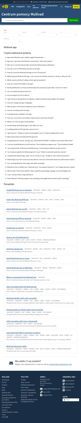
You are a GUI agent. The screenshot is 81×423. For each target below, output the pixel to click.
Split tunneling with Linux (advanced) (21, 321)
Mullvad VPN (6, 393)
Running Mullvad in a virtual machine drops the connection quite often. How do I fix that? (37, 88)
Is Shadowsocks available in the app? (19, 114)
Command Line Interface (49, 240)
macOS (51, 199)
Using (62, 199)
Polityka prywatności (28, 385)
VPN (12, 6)
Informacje (5, 380)
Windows (41, 199)
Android (44, 190)
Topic (5, 32)
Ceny (28, 6)
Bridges (26, 335)
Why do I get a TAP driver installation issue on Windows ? (26, 107)
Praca (4, 417)
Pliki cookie (24, 387)
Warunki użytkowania (28, 390)
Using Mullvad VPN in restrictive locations (23, 332)
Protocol (6, 38)
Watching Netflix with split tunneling (21, 298)
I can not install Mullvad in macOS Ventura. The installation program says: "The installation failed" (40, 144)
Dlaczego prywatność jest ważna (49, 6)
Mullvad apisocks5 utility (16, 346)
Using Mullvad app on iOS (16, 209)
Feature (43, 32)
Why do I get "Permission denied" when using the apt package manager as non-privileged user (39, 171)
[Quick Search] (62, 6)
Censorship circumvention (20, 337)
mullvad (68, 390)
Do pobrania (36, 6)
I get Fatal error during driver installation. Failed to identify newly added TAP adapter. (36, 99)
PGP (64, 249)
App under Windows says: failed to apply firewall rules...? (26, 57)
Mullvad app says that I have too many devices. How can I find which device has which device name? (41, 159)
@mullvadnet (69, 381)
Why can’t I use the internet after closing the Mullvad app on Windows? (31, 65)
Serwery (4, 385)
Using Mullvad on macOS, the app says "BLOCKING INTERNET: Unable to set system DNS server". (40, 141)
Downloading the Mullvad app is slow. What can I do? (25, 125)
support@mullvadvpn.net (60, 364)
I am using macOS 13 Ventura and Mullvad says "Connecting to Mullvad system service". (36, 148)
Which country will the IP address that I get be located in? (26, 80)
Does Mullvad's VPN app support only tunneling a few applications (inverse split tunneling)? (38, 178)
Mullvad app (37, 190)
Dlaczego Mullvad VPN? (9, 402)
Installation (56, 190)
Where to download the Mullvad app (21, 277)
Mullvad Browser (7, 395)
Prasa (4, 415)
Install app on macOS (15, 228)
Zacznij (76, 6)
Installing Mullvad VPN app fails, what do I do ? (23, 129)
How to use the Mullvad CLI (17, 237)
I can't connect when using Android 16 (20, 175)
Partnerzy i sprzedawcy (28, 393)
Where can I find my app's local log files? (20, 122)
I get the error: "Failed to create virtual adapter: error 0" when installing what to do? (35, 133)
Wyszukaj (73, 20)
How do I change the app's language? (19, 103)
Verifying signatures (14, 249)
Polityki (23, 380)
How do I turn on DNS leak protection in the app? (23, 69)
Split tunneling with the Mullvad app (21, 286)
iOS (48, 209)
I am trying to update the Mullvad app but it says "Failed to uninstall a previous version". (37, 152)
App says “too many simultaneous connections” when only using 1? (30, 61)
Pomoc (4, 382)
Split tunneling (61, 289)
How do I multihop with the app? (18, 110)
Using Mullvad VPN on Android (18, 218)
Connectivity (18, 289)
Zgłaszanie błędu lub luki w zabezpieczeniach (29, 401)
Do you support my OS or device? (18, 95)
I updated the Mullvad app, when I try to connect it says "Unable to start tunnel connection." (38, 156)
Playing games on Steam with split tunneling (24, 309)
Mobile (49, 190)
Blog (3, 390)
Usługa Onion (47, 395)
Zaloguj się (68, 6)
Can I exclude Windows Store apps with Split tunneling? (26, 163)
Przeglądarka (20, 6)
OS (60, 32)
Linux (46, 199)
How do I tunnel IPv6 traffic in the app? (20, 84)
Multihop (9, 337)
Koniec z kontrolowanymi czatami (10, 411)
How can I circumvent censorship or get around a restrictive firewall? (30, 118)
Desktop (57, 199)
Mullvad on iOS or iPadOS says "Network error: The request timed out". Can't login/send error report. (41, 167)
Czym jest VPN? (7, 405)
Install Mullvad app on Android (19, 190)
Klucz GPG (46, 392)
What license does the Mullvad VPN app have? (22, 137)
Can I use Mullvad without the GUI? (19, 91)
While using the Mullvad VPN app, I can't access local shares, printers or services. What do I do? (39, 76)
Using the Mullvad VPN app (17, 199)
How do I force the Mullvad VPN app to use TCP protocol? (26, 72)
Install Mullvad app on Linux (18, 258)
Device (24, 32)
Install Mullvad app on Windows (19, 268)
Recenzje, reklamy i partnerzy (27, 396)
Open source (25, 382)
